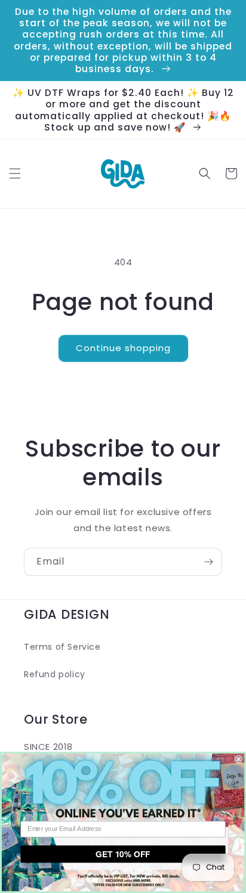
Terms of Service (62, 647)
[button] (15, 173)
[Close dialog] (239, 759)
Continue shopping (123, 348)
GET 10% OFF (123, 854)
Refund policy (54, 674)
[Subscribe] (208, 562)
